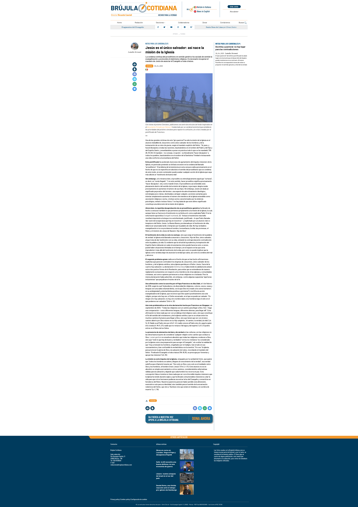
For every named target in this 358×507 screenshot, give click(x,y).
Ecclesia (183, 34)
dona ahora (234, 6)
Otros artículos (179, 437)
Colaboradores (183, 22)
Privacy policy (114, 499)
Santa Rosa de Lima (214, 27)
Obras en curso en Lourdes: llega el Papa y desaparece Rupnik (166, 452)
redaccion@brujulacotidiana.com (121, 465)
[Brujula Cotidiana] (144, 9)
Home (119, 22)
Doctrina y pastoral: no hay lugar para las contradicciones (230, 48)
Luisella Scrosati (134, 52)
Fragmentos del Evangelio (133, 27)
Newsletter (234, 11)
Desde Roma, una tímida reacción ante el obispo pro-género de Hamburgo (166, 487)
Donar (204, 22)
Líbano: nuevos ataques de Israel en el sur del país (166, 476)
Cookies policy (125, 499)
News (203, 11)
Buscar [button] (241, 22)
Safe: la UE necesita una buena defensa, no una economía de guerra (166, 464)
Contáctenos (225, 22)
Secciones (160, 22)
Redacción (139, 22)
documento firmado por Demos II (159, 127)
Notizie (204, 6)
